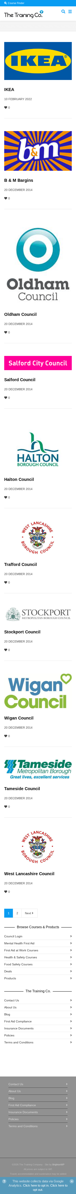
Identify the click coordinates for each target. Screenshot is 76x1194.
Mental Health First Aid (19, 943)
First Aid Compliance (18, 1021)
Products (10, 978)
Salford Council (19, 379)
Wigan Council (19, 718)
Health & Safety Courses (20, 957)
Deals (8, 971)
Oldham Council (20, 314)
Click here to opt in (36, 1185)
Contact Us (11, 1000)
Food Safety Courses (18, 964)
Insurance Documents (19, 1028)
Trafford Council (20, 564)
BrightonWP (58, 1164)
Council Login (13, 936)
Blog (7, 1014)
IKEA (9, 89)
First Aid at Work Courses (21, 950)
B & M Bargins (18, 180)
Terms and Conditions (18, 1042)
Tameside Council (22, 788)
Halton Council (19, 479)
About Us (10, 1007)
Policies (9, 1035)
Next (28, 913)
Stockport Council (22, 632)
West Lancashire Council (29, 873)
